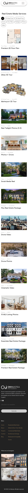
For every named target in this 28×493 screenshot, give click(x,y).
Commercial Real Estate (14, 431)
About (2, 428)
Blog (2, 436)
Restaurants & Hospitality (14, 436)
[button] (23, 3)
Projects (3, 431)
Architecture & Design (13, 433)
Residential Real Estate (13, 425)
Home (2, 425)
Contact (3, 433)
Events (10, 439)
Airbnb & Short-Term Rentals (15, 428)
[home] (10, 3)
